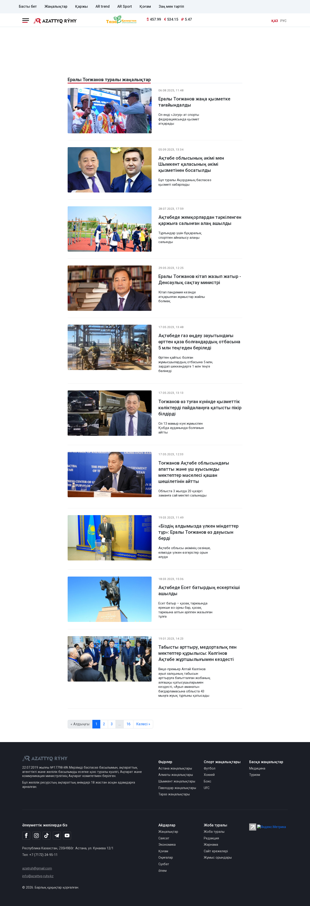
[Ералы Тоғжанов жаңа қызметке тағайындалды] (110, 111)
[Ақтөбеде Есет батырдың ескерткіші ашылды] (110, 600)
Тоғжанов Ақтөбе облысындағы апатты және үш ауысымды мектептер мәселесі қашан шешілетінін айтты (193, 472)
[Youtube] (67, 836)
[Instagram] (36, 835)
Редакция (211, 838)
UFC (206, 788)
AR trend (103, 6)
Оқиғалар (165, 858)
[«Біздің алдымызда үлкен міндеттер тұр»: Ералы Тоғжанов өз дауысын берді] (110, 538)
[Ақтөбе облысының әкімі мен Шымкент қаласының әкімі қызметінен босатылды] (110, 170)
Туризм (254, 775)
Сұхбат (163, 864)
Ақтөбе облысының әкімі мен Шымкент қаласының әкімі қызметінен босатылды (191, 164)
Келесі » (143, 724)
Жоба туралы (214, 832)
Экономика (167, 845)
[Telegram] (56, 836)
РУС (283, 21)
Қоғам (145, 6)
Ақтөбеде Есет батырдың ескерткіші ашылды (199, 590)
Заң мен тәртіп (171, 6)
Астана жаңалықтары (175, 768)
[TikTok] (46, 835)
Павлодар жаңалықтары (177, 788)
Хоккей (209, 775)
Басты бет (28, 6)
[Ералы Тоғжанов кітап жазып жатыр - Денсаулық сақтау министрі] (110, 289)
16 (128, 724)
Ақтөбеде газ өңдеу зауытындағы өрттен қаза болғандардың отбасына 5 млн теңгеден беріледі (199, 342)
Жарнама (211, 845)
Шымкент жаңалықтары (176, 781)
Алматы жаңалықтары (175, 775)
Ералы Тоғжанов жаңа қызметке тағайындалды (194, 102)
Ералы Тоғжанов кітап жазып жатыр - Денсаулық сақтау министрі (199, 279)
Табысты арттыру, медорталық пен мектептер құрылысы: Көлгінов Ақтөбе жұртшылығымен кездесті (197, 653)
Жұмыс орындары (218, 858)
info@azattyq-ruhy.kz (38, 876)
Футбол (209, 768)
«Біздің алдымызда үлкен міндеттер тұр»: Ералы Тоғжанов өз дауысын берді (198, 532)
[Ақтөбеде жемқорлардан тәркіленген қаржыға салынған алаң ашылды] (110, 230)
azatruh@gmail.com (37, 868)
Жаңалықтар (55, 6)
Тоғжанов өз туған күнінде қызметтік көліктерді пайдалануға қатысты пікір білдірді (199, 407)
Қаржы (81, 6)
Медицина (257, 768)
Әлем (162, 871)
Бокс (207, 781)
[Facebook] (26, 835)
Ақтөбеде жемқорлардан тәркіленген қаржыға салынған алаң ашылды (199, 220)
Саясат (163, 838)
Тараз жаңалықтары (174, 794)
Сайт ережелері (216, 851)
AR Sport (124, 6)
